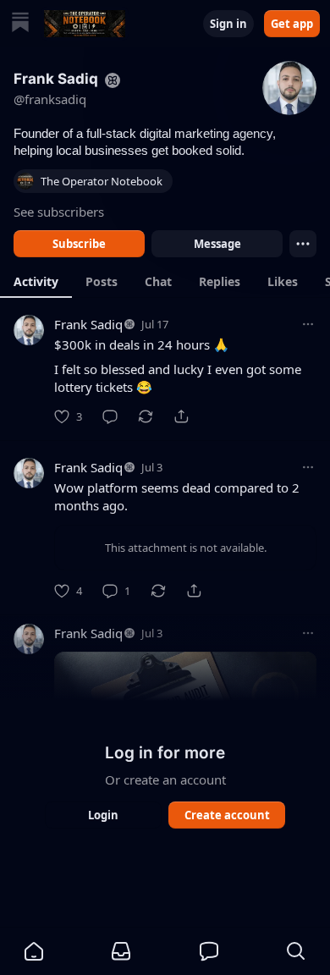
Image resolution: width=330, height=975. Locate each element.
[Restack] (145, 416)
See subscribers (59, 211)
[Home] (20, 24)
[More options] (308, 324)
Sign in (228, 23)
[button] (33, 951)
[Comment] (110, 416)
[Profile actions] (302, 243)
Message (217, 243)
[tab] (36, 281)
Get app (292, 23)
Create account (227, 815)
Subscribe (79, 243)
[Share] (181, 416)
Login (103, 815)
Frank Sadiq (88, 324)
